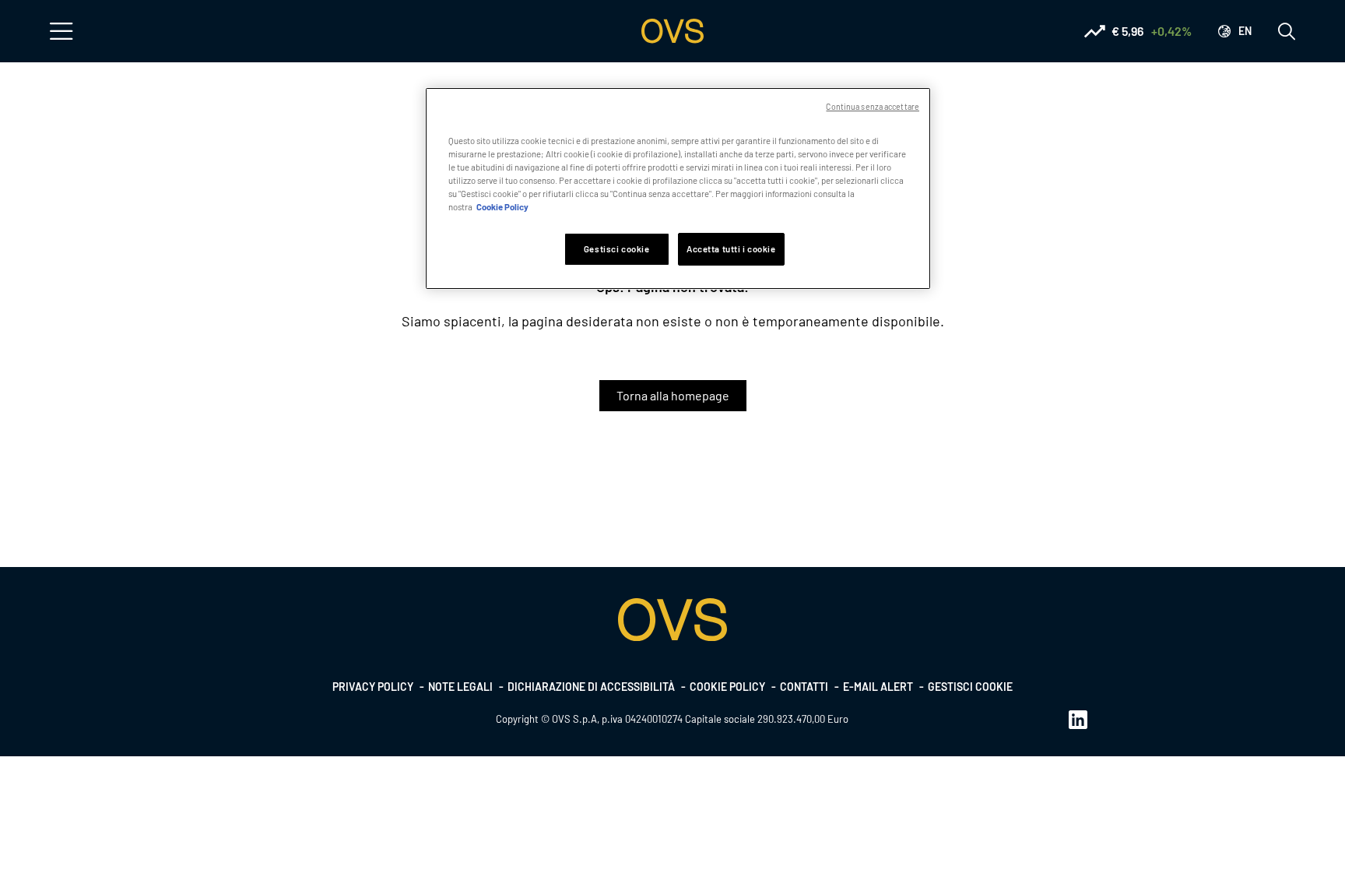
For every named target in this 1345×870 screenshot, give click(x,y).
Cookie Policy (502, 207)
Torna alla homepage (672, 395)
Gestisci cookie (970, 686)
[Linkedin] (1078, 719)
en (1245, 30)
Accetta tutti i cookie (731, 249)
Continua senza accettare (872, 106)
